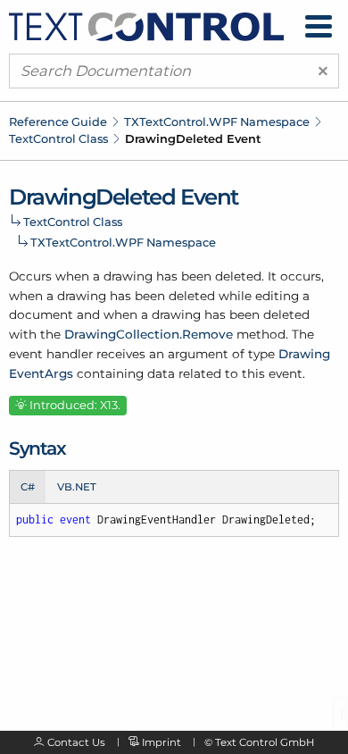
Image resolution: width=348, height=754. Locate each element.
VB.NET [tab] (76, 487)
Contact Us (76, 742)
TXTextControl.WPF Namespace (217, 121)
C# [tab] (28, 487)
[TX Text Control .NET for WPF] (146, 25)
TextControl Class (58, 138)
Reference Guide (58, 121)
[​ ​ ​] (318, 26)
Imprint (161, 742)
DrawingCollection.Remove (148, 334)
